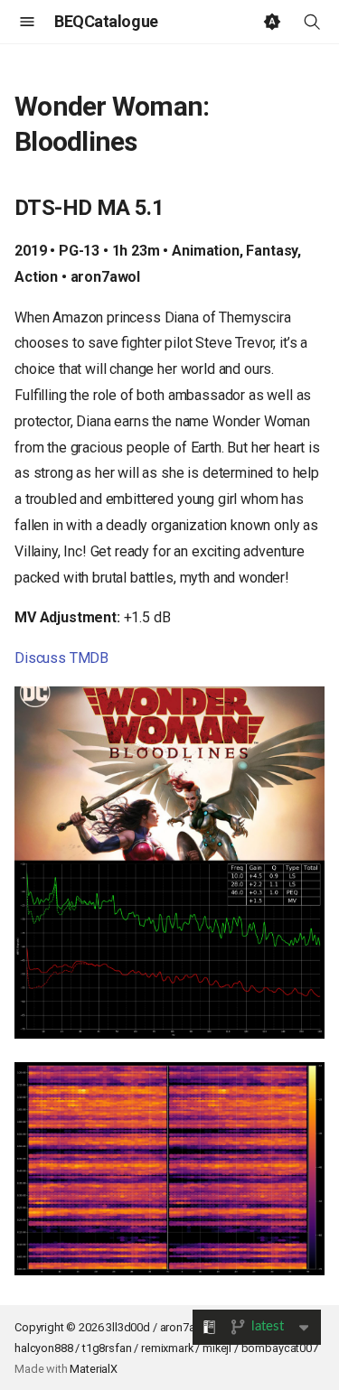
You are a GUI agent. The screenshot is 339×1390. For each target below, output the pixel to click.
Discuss (40, 658)
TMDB (89, 658)
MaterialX (94, 1369)
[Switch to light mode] (272, 21)
